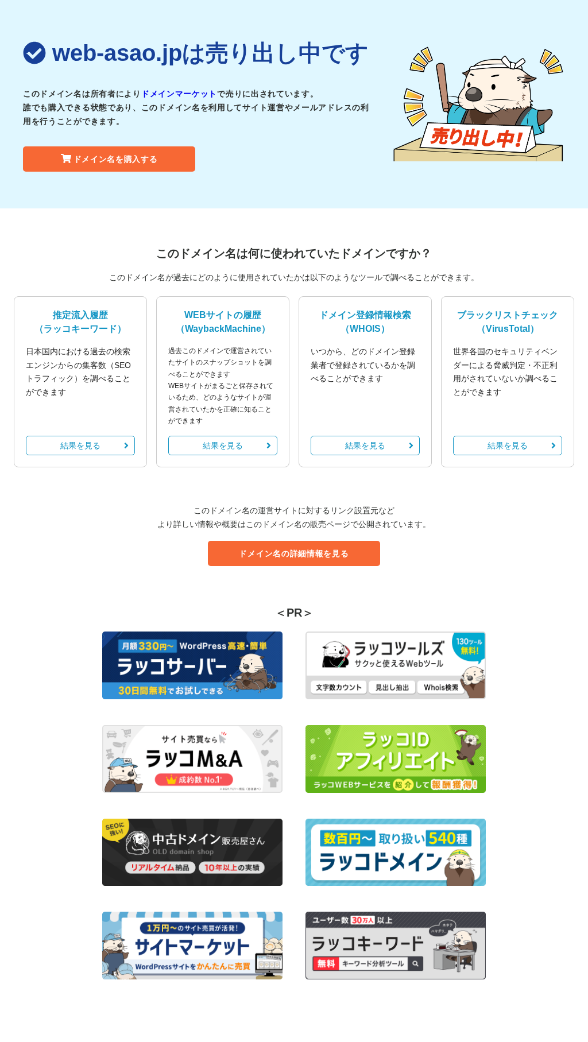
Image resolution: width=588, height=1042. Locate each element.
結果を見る (80, 445)
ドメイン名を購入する (116, 159)
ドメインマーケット (179, 93)
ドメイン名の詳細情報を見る (294, 553)
